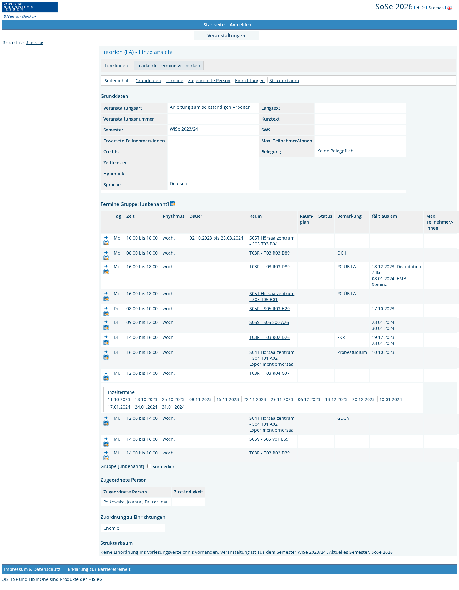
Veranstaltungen (226, 35)
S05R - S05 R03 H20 (269, 308)
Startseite (34, 42)
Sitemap (436, 8)
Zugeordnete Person (209, 80)
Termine (174, 80)
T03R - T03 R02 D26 (269, 337)
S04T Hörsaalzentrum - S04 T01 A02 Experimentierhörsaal (272, 358)
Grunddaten (148, 80)
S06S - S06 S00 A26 (269, 322)
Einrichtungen (250, 80)
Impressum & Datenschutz (32, 569)
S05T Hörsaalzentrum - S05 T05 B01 (271, 296)
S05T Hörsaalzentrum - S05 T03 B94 (271, 241)
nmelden (240, 24)
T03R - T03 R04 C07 (269, 373)
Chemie (111, 528)
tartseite (214, 24)
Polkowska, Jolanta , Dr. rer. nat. (136, 502)
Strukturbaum (284, 80)
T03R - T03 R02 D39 (269, 453)
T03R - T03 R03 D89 (269, 253)
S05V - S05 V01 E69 (269, 439)
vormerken (164, 466)
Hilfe (420, 8)
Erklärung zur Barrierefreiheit (99, 569)
